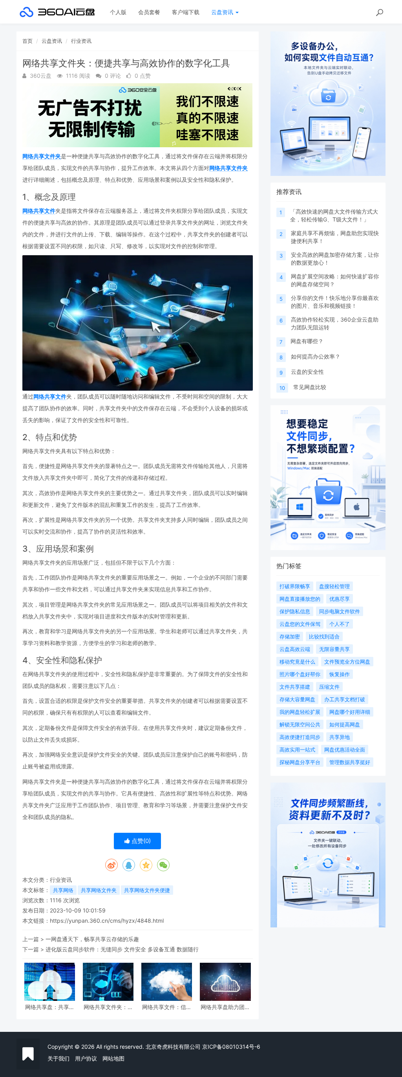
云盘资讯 (223, 12)
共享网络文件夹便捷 (147, 890)
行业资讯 (81, 41)
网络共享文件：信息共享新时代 (167, 1007)
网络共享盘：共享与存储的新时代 (50, 1007)
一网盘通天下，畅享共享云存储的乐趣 (92, 939)
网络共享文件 (38, 210)
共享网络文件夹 (99, 890)
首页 (27, 41)
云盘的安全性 (307, 371)
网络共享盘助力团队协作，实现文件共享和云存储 (225, 1007)
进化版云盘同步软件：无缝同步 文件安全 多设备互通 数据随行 (122, 949)
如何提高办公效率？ (315, 356)
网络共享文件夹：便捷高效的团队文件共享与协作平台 (108, 1007)
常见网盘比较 (309, 387)
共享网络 (63, 890)
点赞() (140, 841)
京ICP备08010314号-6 (231, 1046)
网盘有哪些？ (307, 341)
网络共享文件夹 (41, 156)
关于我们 (58, 1058)
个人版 (118, 12)
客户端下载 (185, 12)
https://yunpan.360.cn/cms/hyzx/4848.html (107, 920)
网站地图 (113, 1058)
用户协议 (86, 1058)
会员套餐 (149, 12)
